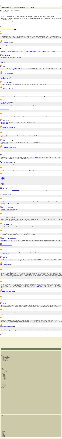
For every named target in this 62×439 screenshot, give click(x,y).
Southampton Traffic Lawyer (5, 266)
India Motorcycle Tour (12, 127)
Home (1, 334)
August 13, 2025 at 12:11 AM (4, 310)
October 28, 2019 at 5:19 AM (4, 224)
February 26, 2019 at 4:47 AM (4, 140)
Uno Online (2, 305)
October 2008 (4, 370)
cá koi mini (17, 203)
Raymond (9, 318)
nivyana (8, 303)
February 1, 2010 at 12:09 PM (4, 42)
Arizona (3, 434)
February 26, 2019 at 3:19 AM (4, 127)
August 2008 (3, 372)
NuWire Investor (4, 384)
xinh (7, 174)
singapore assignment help (12, 238)
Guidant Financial (4, 425)
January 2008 (4, 379)
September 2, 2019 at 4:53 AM (4, 207)
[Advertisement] (31, 2)
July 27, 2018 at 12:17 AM (4, 66)
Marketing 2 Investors (5, 390)
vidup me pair (3, 61)
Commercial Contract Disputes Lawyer (7, 272)
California (3, 436)
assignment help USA (36, 157)
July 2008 (3, 373)
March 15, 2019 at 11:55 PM (4, 162)
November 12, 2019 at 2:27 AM (4, 238)
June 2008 (3, 374)
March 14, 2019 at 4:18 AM (4, 155)
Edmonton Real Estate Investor (6, 397)
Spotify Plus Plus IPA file (41, 286)
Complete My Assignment (48, 96)
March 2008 (3, 377)
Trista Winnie (3, 386)
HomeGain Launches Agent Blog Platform (9, 10)
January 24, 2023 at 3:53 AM (4, 264)
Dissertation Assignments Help (18, 68)
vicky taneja (10, 88)
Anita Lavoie (9, 188)
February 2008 (4, 378)
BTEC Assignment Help (11, 66)
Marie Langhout (5, 11)
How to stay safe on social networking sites (7, 210)
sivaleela (9, 264)
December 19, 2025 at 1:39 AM (4, 326)
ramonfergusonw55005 (10, 291)
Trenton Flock (4, 385)
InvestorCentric (4, 389)
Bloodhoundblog (4, 396)
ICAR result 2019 (3, 259)
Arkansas (3, 435)
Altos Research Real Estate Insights (6, 394)
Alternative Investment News (6, 358)
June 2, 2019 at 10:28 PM (3, 188)
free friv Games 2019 (4, 203)
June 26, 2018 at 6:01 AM (3, 49)
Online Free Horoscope (32, 170)
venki (8, 55)
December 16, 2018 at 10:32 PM (4, 109)
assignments (31, 233)
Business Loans (3, 45)
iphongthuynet (3, 177)
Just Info (10, 120)
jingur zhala (9, 73)
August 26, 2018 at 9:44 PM (4, 82)
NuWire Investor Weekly (5, 359)
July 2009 (3, 369)
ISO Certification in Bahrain (5, 253)
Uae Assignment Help (11, 162)
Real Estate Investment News (6, 357)
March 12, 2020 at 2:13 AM (4, 257)
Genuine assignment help (4, 240)
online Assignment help (49, 116)
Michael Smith (11, 326)
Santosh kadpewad (11, 100)
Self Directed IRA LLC (5, 391)
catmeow (10, 299)
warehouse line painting (4, 123)
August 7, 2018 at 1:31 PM (4, 73)
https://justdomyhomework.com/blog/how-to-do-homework (36, 51)
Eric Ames (3, 383)
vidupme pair (3, 62)
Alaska (3, 433)
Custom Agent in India (4, 143)
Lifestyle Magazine (4, 136)
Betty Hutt (10, 207)
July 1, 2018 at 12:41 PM (3, 55)
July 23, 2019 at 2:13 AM (3, 194)
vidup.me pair (3, 60)
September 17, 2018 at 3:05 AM (4, 88)
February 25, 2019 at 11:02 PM (4, 120)
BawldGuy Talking (4, 395)
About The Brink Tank (5, 360)
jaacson (9, 224)
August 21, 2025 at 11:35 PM (4, 318)
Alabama (3, 432)
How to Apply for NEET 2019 (5, 78)
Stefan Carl (9, 155)
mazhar (9, 310)
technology (8, 26)
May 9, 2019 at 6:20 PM (3, 174)
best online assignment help (15, 84)
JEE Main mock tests (16, 220)
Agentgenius (3, 393)
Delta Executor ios (12, 328)
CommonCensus (4, 388)
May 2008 (3, 375)
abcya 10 (14, 203)
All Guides (3, 431)
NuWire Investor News (5, 356)
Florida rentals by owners (15, 190)
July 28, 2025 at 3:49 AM (3, 303)
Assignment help (52, 110)
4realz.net (3, 392)
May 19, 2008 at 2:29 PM (3, 34)
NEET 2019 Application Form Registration (7, 77)
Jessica (8, 34)
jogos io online (10, 203)
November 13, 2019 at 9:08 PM (4, 245)
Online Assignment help (12, 147)
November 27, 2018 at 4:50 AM (4, 100)
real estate (4, 26)
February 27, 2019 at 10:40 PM (4, 147)
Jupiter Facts (41, 90)
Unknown (10, 42)
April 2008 (3, 376)
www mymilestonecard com (7, 322)
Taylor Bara (9, 49)
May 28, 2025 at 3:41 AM (3, 291)
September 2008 (4, 371)
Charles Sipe (3, 382)
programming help (3, 151)
